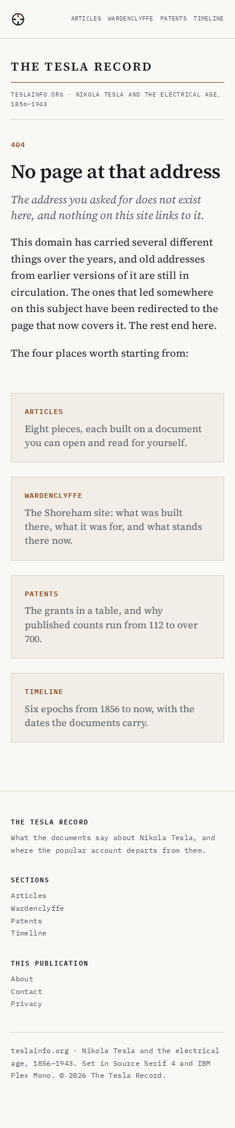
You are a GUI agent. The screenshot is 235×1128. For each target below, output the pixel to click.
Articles (86, 18)
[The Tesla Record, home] (18, 19)
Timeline (208, 18)
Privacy (26, 1003)
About (22, 978)
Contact (26, 991)
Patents (173, 18)
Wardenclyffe (131, 18)
